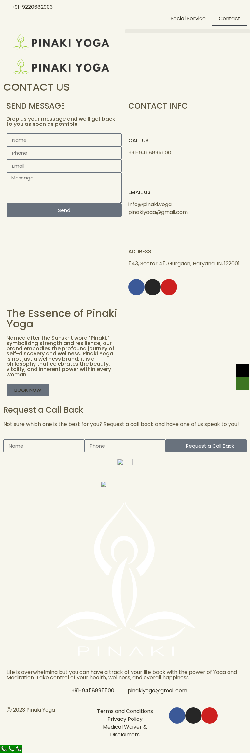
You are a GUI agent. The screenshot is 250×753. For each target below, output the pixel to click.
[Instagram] (153, 287)
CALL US (138, 140)
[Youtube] (169, 287)
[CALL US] (136, 124)
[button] (187, 31)
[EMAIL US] (136, 176)
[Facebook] (136, 287)
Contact (229, 18)
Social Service (188, 18)
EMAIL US (139, 192)
